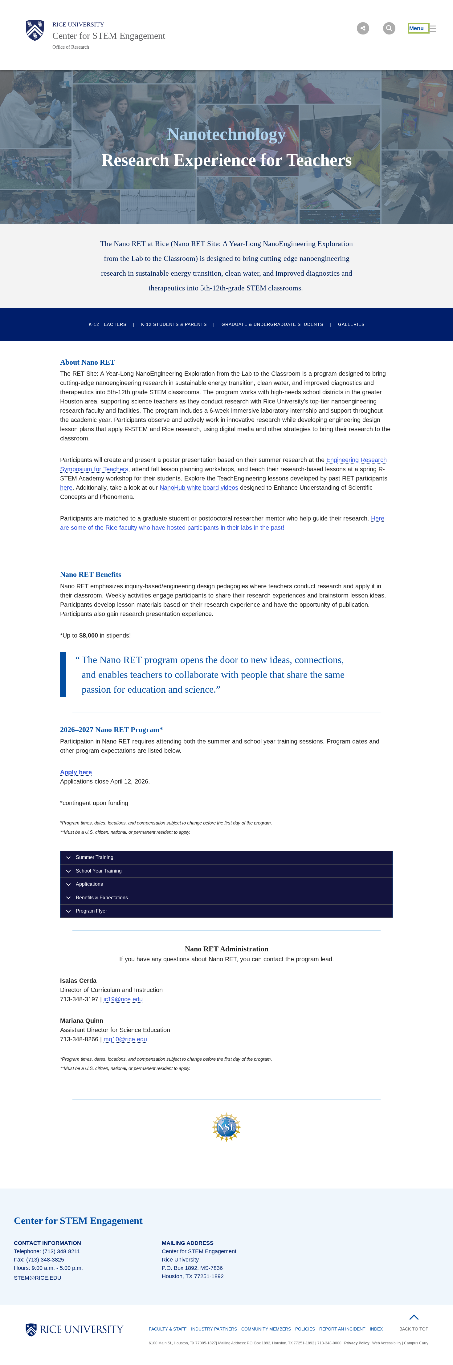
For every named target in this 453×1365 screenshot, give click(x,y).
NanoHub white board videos (199, 487)
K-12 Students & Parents (174, 324)
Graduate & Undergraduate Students (272, 324)
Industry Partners (214, 1329)
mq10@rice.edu (125, 1039)
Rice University (78, 24)
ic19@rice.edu (123, 999)
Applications (89, 884)
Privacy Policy (356, 1343)
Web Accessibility (386, 1343)
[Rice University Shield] (35, 30)
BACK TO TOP (413, 1329)
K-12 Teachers (107, 324)
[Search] (389, 28)
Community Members (266, 1329)
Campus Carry (416, 1343)
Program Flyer (91, 910)
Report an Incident (342, 1329)
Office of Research (70, 47)
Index (376, 1329)
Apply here (76, 772)
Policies (305, 1329)
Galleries (351, 324)
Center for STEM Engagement (108, 35)
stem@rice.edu (37, 1278)
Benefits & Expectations (102, 897)
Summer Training (94, 857)
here (66, 487)
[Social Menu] (363, 28)
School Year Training (99, 870)
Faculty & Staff (168, 1329)
